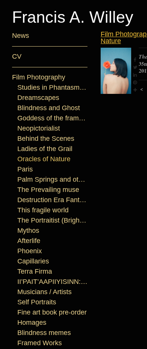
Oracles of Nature (43, 159)
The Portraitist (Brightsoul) (52, 220)
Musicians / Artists (44, 292)
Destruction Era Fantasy (52, 200)
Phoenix (29, 251)
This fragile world (43, 210)
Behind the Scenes (45, 138)
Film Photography (38, 77)
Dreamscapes (38, 97)
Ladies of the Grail (44, 149)
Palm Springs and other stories (52, 179)
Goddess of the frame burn (52, 118)
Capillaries (33, 261)
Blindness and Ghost (48, 108)
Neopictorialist (38, 128)
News (20, 35)
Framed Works (39, 343)
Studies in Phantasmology (52, 87)
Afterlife (28, 241)
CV (16, 56)
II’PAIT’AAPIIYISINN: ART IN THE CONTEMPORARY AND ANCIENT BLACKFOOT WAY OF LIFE (52, 281)
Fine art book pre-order (52, 312)
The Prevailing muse (48, 189)
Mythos (28, 230)
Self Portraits (36, 302)
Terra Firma (34, 271)
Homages (31, 322)
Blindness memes (44, 333)
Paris (25, 169)
